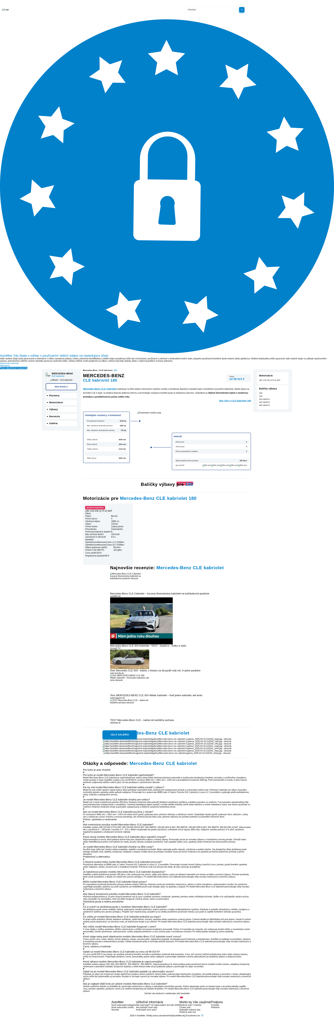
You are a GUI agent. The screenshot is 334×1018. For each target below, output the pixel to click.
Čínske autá (184, 1007)
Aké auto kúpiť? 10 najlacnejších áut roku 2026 (157, 1005)
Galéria (53, 423)
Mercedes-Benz (90, 370)
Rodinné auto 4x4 (187, 1012)
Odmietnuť (5, 366)
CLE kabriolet (105, 370)
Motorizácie (56, 402)
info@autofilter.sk (176, 1015)
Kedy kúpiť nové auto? (146, 1010)
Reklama (215, 1007)
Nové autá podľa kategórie (123, 1005)
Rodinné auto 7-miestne (190, 1005)
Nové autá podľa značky (122, 1007)
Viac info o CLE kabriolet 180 (235, 400)
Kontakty (215, 1005)
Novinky (115, 1010)
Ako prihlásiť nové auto (146, 1007)
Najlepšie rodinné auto (189, 1010)
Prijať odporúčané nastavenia (13, 368)
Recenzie (54, 416)
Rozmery (54, 395)
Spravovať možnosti (9, 363)
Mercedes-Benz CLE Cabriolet (99, 389)
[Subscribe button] (181, 997)
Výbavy (53, 409)
